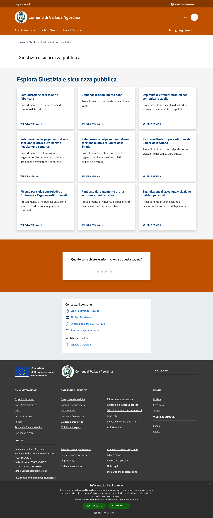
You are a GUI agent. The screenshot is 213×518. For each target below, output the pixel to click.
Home (22, 42)
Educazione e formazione (120, 399)
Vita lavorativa (68, 410)
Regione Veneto (23, 4)
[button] (106, 512)
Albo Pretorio (114, 455)
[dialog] (106, 499)
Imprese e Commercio (72, 416)
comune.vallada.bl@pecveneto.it (38, 477)
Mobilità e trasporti (71, 427)
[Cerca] (194, 17)
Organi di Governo (24, 399)
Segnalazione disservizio (74, 455)
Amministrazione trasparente (122, 449)
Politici (18, 422)
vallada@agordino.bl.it (34, 471)
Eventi (156, 431)
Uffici (17, 410)
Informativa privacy (117, 460)
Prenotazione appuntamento (76, 449)
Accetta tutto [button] (94, 505)
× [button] (209, 484)
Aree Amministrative (26, 405)
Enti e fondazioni (24, 416)
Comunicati (159, 405)
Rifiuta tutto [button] (119, 505)
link (136, 499)
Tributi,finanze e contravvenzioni (124, 410)
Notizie (157, 399)
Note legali (113, 466)
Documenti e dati (24, 433)
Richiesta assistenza (71, 466)
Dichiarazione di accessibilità (122, 472)
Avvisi (156, 410)
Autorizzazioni (114, 427)
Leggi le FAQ (67, 460)
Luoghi (156, 426)
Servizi (32, 42)
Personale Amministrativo (28, 427)
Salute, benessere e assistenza (123, 421)
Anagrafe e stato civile (73, 399)
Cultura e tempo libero (73, 405)
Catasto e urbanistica (72, 422)
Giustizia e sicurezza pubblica (122, 405)
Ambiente (112, 416)
